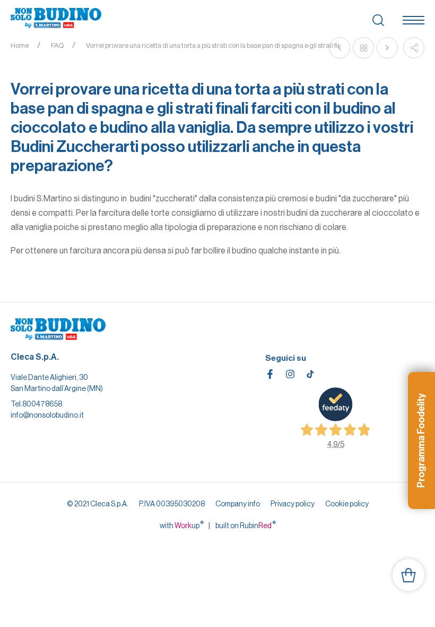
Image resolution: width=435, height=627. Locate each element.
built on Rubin (245, 525)
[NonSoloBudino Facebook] (270, 374)
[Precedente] (339, 47)
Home (20, 45)
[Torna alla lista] (363, 47)
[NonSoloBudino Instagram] (290, 374)
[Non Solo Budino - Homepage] (56, 18)
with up (182, 525)
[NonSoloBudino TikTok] (310, 374)
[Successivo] (387, 47)
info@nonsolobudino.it (47, 415)
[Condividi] (413, 47)
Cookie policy (347, 503)
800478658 (42, 404)
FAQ (57, 45)
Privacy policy (293, 503)
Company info (237, 503)
